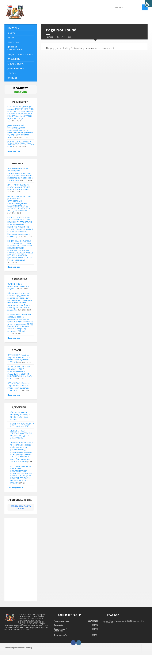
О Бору (11, 32)
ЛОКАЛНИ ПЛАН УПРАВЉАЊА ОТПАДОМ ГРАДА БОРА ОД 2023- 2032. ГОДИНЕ (21, 434)
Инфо (10, 37)
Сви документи (15, 487)
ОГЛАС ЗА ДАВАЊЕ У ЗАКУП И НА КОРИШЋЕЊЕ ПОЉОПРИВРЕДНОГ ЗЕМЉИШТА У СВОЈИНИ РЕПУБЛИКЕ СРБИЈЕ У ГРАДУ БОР (19, 372)
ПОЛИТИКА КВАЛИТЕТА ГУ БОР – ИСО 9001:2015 (22, 425)
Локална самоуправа (14, 48)
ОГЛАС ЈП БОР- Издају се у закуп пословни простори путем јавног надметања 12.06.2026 (18, 358)
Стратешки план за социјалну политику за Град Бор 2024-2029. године (20, 415)
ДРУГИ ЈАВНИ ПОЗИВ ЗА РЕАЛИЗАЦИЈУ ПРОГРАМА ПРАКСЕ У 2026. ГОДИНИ (18, 187)
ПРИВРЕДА (13, 42)
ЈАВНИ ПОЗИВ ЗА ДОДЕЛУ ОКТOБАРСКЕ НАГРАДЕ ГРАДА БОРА (20, 144)
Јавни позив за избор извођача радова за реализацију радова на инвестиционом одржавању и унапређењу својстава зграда (20, 131)
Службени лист (16, 63)
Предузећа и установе (20, 54)
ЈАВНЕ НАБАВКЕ (15, 68)
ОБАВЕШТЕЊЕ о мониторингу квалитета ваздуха (18, 286)
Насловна (50, 37)
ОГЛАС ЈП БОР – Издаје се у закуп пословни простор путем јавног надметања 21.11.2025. (19, 387)
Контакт (12, 78)
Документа (13, 59)
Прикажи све (13, 151)
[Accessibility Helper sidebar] (148, 3)
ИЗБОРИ (11, 73)
